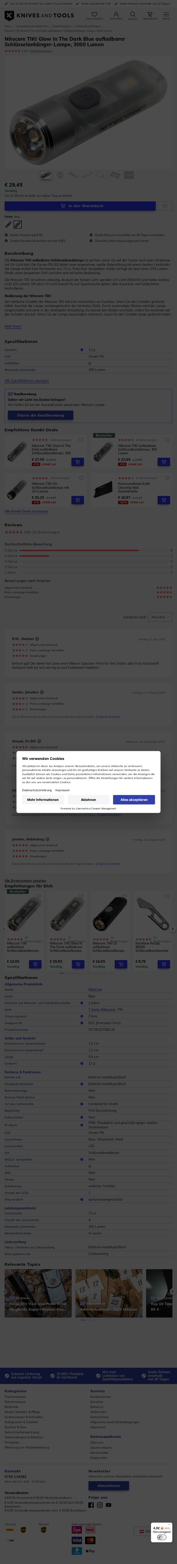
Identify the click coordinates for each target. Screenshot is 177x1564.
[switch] (161, 1537)
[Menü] (169, 1525)
